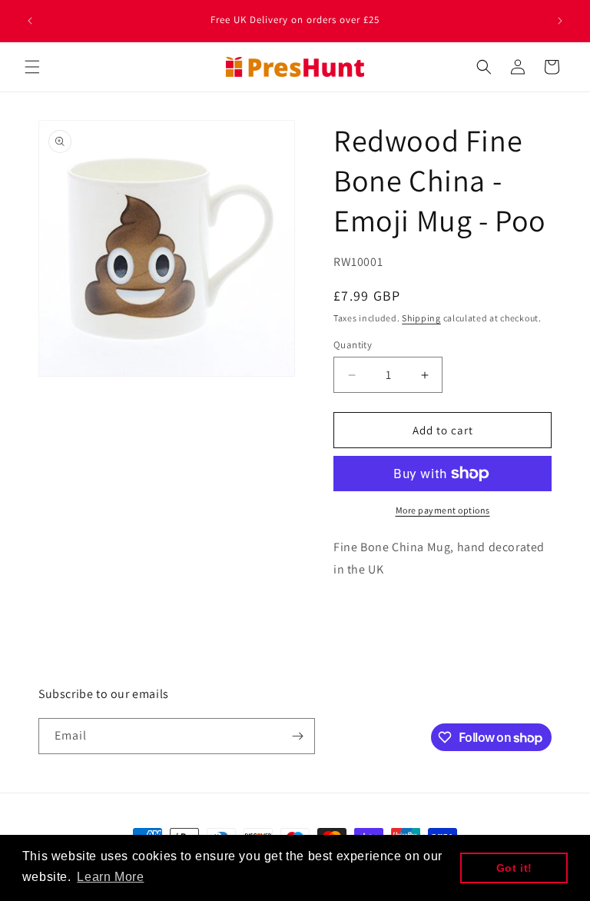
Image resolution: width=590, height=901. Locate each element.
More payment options (443, 510)
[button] (32, 67)
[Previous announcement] (30, 21)
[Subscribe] (297, 736)
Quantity (352, 344)
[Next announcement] (560, 21)
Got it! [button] (514, 868)
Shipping (421, 318)
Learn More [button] (110, 876)
